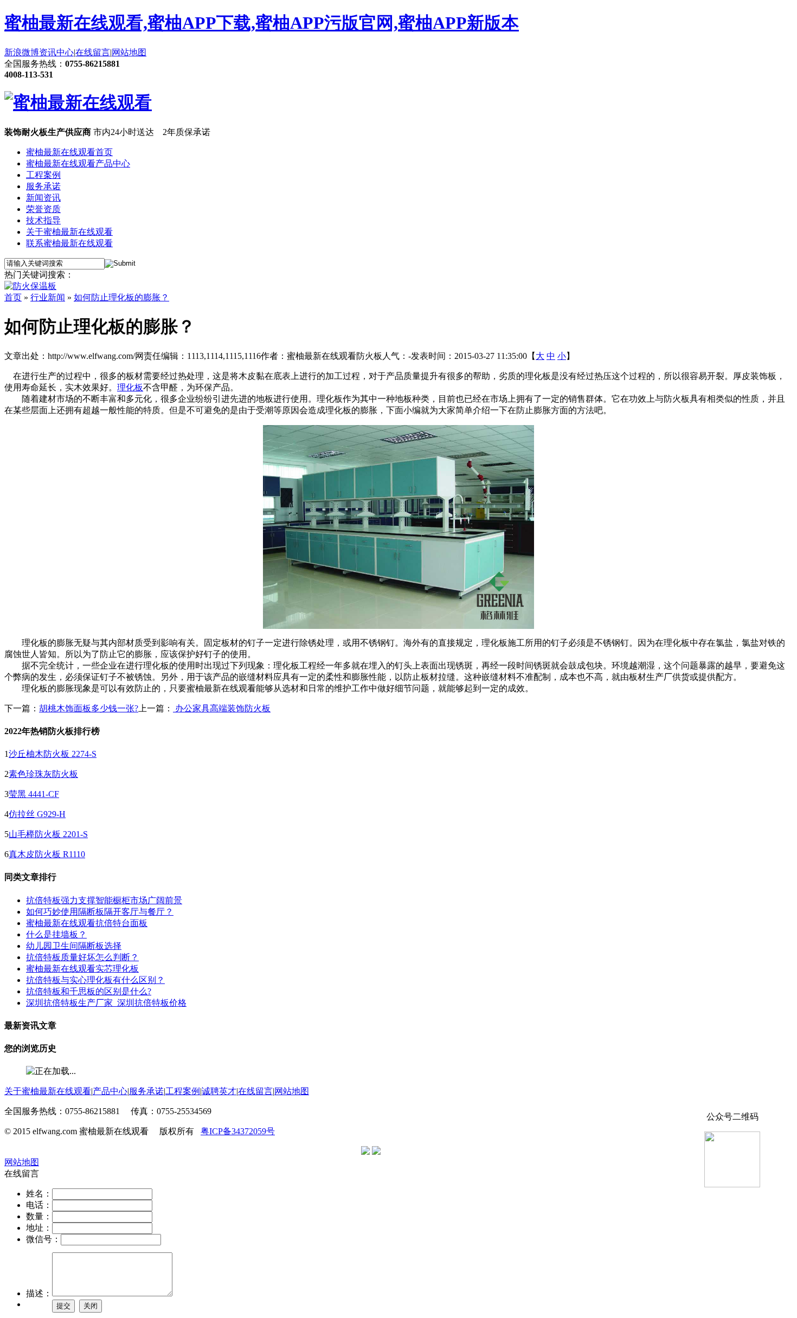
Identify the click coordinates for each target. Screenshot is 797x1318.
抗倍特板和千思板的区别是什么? (88, 991)
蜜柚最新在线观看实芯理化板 (82, 968)
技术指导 (43, 220)
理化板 (130, 387)
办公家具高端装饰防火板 (222, 708)
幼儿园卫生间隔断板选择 (73, 945)
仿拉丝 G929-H (37, 814)
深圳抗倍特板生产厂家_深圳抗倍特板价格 (106, 1002)
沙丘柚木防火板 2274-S (53, 753)
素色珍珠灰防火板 (43, 774)
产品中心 (110, 1091)
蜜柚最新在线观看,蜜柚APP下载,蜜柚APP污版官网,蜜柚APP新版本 (261, 23)
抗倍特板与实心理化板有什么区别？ (95, 980)
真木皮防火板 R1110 (47, 854)
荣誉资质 (43, 209)
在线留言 (92, 52)
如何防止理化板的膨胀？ (121, 297)
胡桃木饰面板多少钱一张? (88, 708)
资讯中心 (56, 52)
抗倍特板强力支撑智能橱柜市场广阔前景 (104, 900)
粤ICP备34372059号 (238, 1131)
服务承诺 (43, 186)
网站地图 (129, 52)
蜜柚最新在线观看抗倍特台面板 (86, 923)
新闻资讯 (43, 197)
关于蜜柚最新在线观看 (69, 231)
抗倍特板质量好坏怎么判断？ (82, 957)
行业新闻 (47, 297)
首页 (13, 297)
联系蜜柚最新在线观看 (69, 243)
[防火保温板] (30, 286)
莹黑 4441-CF (34, 794)
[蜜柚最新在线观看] (78, 102)
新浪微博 (21, 52)
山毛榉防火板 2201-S (48, 834)
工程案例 (43, 174)
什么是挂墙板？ (56, 934)
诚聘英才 (219, 1091)
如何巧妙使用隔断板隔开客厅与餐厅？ (99, 911)
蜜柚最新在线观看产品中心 (78, 163)
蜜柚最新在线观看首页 (69, 152)
